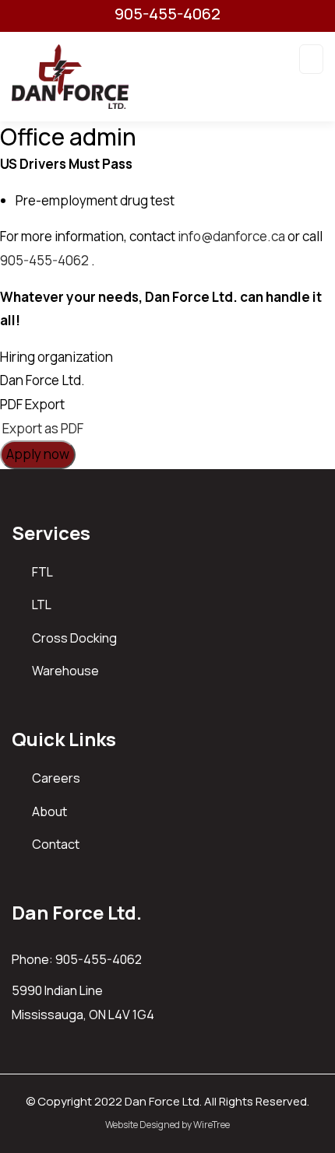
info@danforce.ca (231, 236)
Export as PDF (41, 428)
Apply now (37, 454)
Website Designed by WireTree (167, 1124)
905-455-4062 (167, 14)
